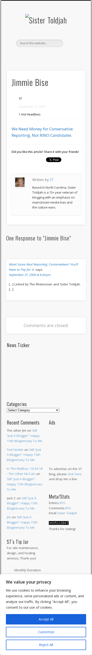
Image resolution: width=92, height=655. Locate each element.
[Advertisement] (67, 441)
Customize (46, 632)
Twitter (35, 55)
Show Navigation (73, 42)
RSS (62, 503)
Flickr (55, 55)
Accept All (46, 619)
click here (74, 474)
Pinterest (45, 55)
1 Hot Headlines (29, 114)
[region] (46, 614)
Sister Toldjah (67, 513)
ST (20, 99)
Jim (9, 517)
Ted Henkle (15, 449)
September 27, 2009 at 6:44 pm (30, 275)
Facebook (25, 55)
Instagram (65, 55)
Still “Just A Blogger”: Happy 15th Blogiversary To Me (24, 435)
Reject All (46, 644)
